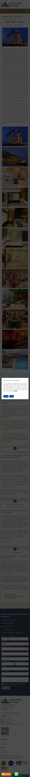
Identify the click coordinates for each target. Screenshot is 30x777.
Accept (6, 396)
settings (15, 391)
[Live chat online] (6, 774)
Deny (12, 396)
